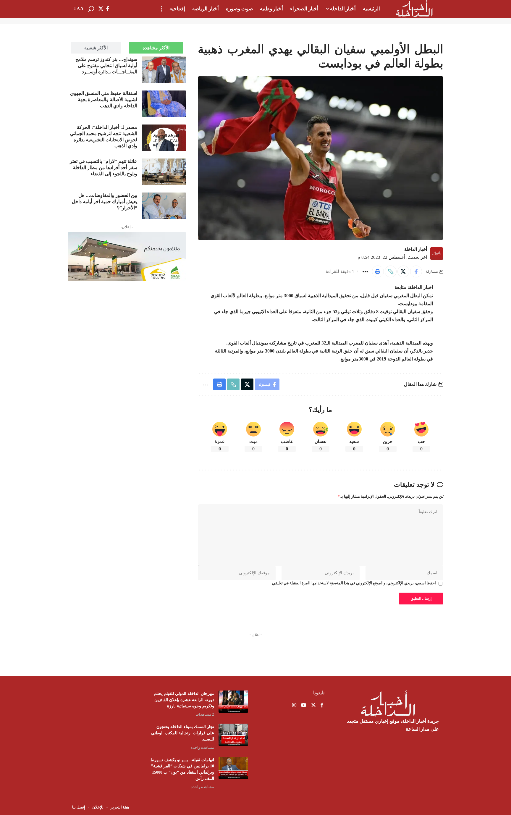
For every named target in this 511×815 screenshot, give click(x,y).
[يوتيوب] (303, 705)
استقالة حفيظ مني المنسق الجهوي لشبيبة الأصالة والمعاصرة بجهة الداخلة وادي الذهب (103, 99)
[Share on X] (403, 271)
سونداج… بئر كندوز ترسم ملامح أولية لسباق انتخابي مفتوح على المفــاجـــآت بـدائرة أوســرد (106, 65)
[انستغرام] (294, 705)
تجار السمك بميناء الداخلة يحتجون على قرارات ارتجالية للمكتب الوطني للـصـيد (182, 733)
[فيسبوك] (108, 9)
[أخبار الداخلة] (414, 9)
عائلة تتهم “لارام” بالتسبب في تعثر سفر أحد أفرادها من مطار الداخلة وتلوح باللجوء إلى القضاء (103, 167)
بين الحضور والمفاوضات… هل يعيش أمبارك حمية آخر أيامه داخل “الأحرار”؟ (104, 201)
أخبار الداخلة (415, 249)
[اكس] (101, 9)
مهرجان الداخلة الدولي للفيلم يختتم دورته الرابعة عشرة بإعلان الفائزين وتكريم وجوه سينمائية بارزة (184, 699)
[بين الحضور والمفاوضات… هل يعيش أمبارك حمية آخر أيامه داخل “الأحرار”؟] (164, 206)
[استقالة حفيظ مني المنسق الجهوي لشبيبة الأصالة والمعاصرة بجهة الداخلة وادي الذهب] (164, 103)
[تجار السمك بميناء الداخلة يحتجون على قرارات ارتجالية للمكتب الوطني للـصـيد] (233, 735)
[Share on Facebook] (416, 271)
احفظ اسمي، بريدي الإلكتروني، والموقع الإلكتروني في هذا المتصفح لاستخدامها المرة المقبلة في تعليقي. (353, 583)
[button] (162, 9)
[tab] (156, 48)
